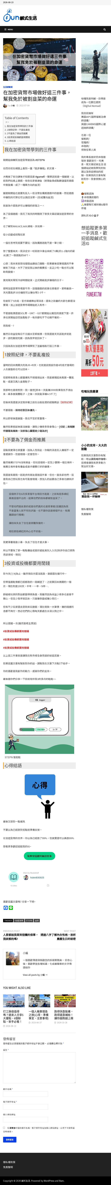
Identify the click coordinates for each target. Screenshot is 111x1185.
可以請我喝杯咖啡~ (96, 459)
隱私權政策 (87, 509)
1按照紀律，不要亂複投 (18, 129)
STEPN (29, 920)
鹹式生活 (25, 1180)
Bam (61, 1180)
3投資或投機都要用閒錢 (18, 137)
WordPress (49, 1180)
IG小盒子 (94, 215)
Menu (10, 29)
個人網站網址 (9, 1114)
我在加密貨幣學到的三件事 (20, 126)
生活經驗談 (8, 87)
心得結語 (11, 140)
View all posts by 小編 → (35, 974)
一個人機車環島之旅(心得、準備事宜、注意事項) (38, 1015)
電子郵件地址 (10, 1101)
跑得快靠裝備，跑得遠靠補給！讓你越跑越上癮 (63, 1015)
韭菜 (37, 920)
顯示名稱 (8, 1089)
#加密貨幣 (19, 920)
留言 (6, 1050)
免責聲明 (86, 514)
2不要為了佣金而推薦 (17, 133)
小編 (13, 105)
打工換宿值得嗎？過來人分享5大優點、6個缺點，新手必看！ (13, 1016)
